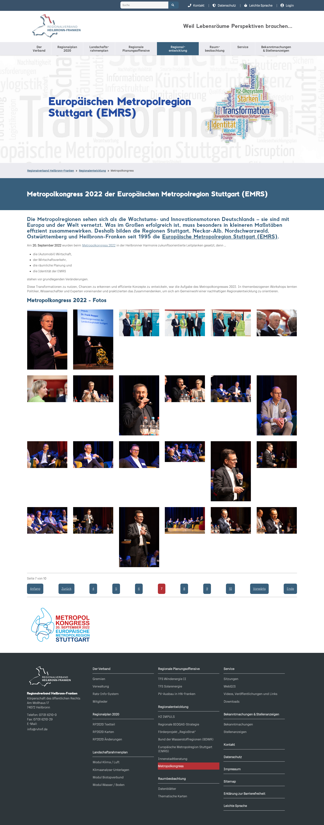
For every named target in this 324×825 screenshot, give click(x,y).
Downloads (231, 701)
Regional (178, 48)
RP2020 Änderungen (107, 739)
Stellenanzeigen (235, 731)
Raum (214, 48)
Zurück (66, 588)
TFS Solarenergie (170, 686)
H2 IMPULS (166, 716)
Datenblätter (167, 788)
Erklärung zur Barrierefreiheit (244, 793)
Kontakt (229, 744)
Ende (290, 588)
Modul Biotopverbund (108, 777)
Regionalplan (67, 48)
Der (39, 48)
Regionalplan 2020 (106, 714)
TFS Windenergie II (172, 679)
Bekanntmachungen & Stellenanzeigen (251, 714)
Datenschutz (233, 757)
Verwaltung (101, 686)
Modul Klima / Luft (106, 762)
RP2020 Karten (103, 731)
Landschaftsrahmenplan (110, 752)
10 (230, 588)
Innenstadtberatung (172, 758)
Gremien (99, 679)
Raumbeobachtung (172, 778)
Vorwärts (259, 588)
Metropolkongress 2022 (99, 245)
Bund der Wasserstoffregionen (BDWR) (185, 739)
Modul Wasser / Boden (108, 784)
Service (242, 47)
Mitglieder (100, 701)
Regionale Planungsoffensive (179, 668)
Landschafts (98, 48)
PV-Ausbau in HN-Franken (176, 694)
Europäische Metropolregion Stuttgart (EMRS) (220, 237)
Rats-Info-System (106, 694)
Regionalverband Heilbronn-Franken (50, 170)
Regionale (136, 48)
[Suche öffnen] (173, 5)
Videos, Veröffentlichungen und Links (250, 694)
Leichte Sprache (235, 805)
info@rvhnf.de (37, 729)
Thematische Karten (172, 796)
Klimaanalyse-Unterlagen (111, 769)
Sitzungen (231, 679)
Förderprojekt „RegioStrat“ (177, 731)
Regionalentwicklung (173, 706)
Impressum (232, 769)
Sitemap (230, 781)
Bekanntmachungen (276, 48)
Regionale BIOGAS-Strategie (178, 724)
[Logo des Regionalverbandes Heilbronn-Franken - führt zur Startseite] (56, 26)
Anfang (35, 588)
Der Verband (101, 668)
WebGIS (230, 686)
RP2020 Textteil (104, 724)
